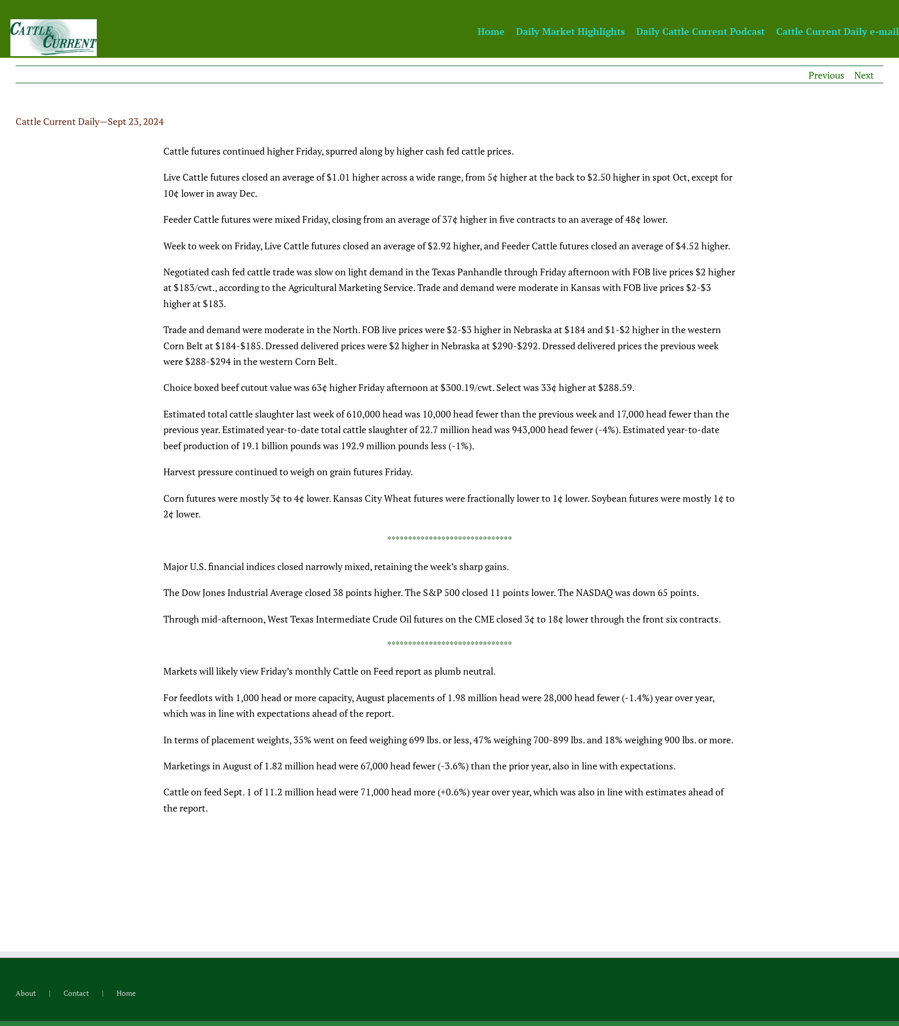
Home (126, 993)
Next (864, 75)
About (26, 993)
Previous (826, 75)
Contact (76, 993)
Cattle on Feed (363, 671)
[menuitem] (497, 30)
